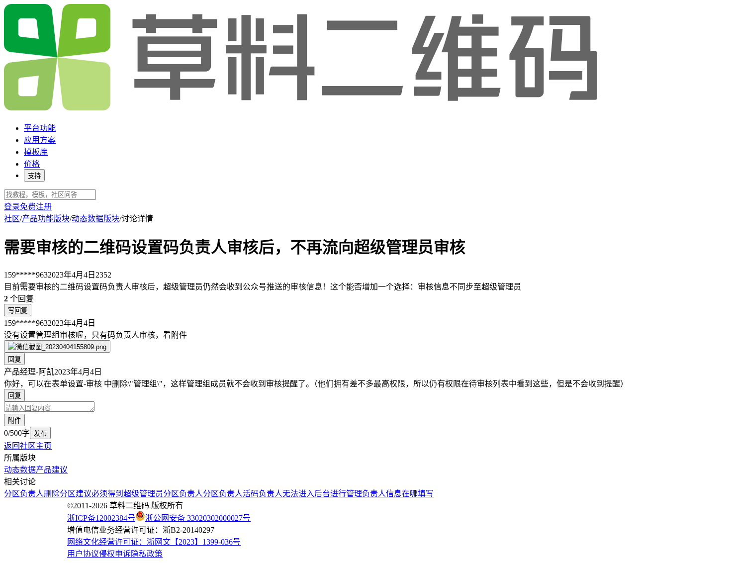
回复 (14, 359)
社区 (12, 218)
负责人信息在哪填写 (398, 493)
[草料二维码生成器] (302, 108)
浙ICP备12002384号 (101, 518)
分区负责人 (183, 493)
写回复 (17, 310)
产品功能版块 (46, 218)
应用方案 (40, 140)
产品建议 (52, 470)
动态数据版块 (95, 218)
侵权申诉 (115, 554)
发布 (40, 433)
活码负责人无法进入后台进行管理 (302, 493)
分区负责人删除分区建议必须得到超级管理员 (83, 493)
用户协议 (83, 554)
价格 (32, 164)
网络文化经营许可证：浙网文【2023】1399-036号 (154, 542)
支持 (34, 176)
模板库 (36, 152)
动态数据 (20, 470)
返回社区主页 (28, 446)
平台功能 (40, 128)
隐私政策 (147, 554)
